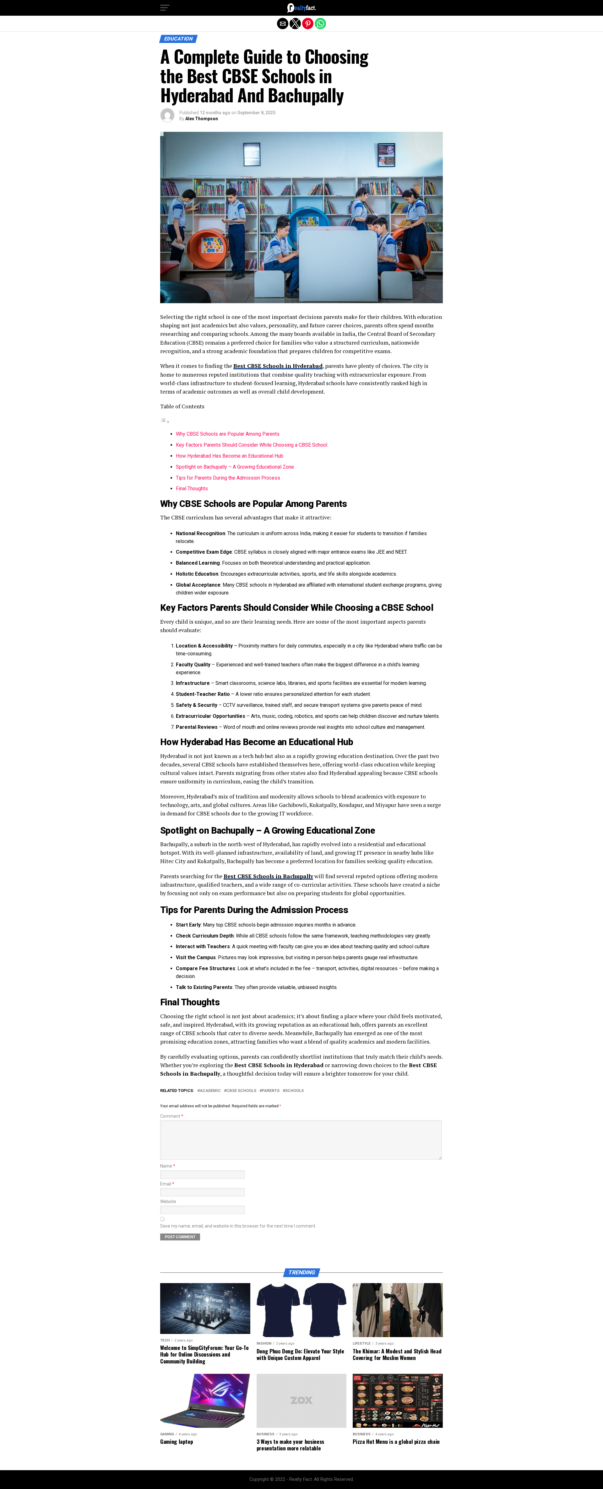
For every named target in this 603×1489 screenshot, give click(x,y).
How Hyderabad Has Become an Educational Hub (229, 456)
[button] (165, 8)
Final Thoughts (192, 489)
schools (294, 1091)
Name (167, 1166)
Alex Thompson (201, 118)
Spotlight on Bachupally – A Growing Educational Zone (235, 467)
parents (271, 1091)
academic (210, 1091)
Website (168, 1201)
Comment (171, 1116)
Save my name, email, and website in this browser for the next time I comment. (238, 1226)
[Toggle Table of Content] (165, 422)
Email (167, 1184)
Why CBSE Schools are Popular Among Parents (228, 434)
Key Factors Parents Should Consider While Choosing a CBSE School (251, 445)
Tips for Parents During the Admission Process (228, 478)
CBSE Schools (241, 1091)
